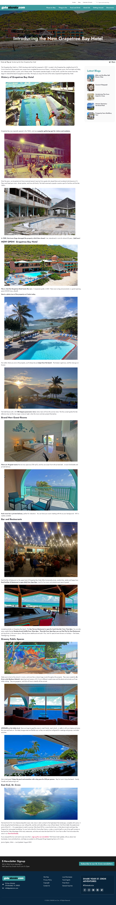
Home (2, 62)
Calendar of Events (87, 2)
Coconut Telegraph (101, 85)
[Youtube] (93, 890)
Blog (79, 2)
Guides (74, 2)
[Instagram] (89, 890)
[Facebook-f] (84, 890)
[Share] (110, 62)
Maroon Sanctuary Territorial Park (101, 104)
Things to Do (63, 8)
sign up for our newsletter (40, 837)
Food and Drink (75, 8)
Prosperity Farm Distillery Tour (103, 114)
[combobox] (105, 2)
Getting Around (98, 8)
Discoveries (110, 8)
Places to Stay (51, 8)
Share (113, 62)
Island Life (86, 8)
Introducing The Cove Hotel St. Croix (102, 95)
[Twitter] (102, 890)
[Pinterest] (97, 890)
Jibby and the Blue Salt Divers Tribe (102, 76)
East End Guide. (13, 833)
